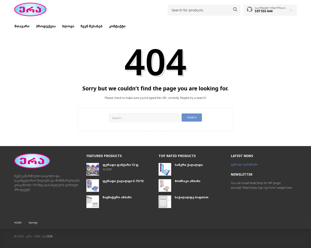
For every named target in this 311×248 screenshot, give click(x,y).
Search (235, 9)
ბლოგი (33, 222)
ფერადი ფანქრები (244, 164)
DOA (49, 236)
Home (18, 222)
